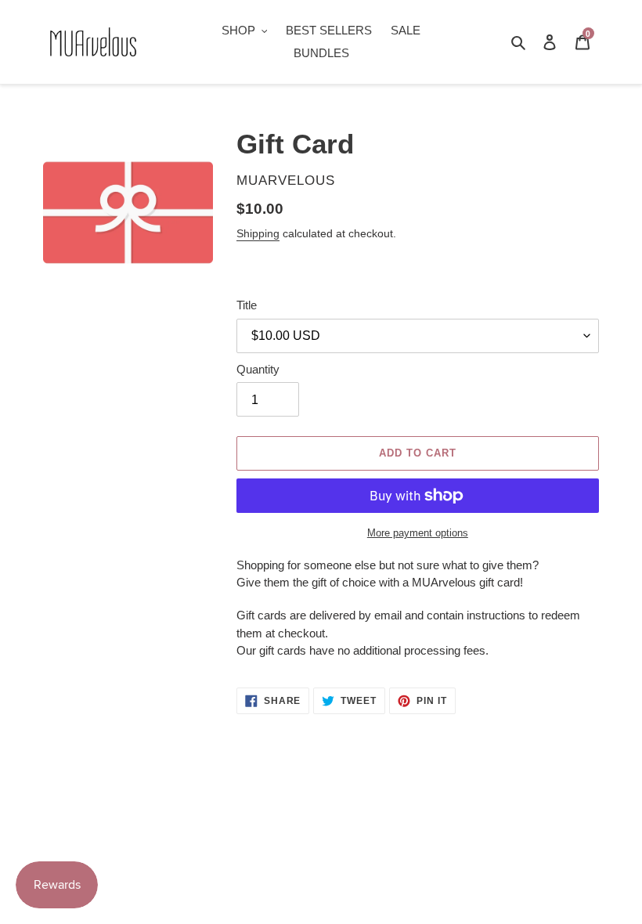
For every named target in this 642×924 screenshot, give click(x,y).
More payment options (417, 533)
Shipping (258, 233)
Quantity (258, 369)
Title (246, 305)
